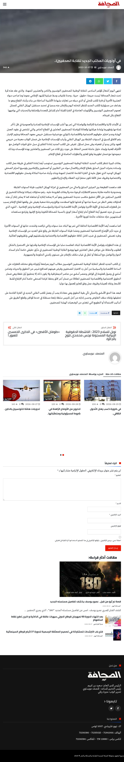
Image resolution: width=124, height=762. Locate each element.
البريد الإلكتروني (115, 515)
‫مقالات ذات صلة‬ (113, 374)
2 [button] (60, 455)
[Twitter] (111, 708)
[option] (102, 398)
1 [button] (63, 455)
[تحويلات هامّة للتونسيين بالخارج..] (21, 390)
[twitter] (108, 81)
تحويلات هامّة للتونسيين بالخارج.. (22, 409)
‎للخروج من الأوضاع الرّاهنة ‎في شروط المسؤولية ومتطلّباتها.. (63, 411)
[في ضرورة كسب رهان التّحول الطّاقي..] (102, 390)
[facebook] (117, 81)
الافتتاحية (89, 399)
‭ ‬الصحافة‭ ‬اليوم (116, 606)
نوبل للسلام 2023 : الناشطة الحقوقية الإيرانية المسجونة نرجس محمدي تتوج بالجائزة (90, 334)
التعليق (118, 475)
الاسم (118, 504)
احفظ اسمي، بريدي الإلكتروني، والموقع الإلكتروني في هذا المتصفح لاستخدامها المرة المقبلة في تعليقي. (88, 540)
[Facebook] (118, 708)
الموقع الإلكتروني (116, 526)
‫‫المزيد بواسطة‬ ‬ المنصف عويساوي (86, 374)
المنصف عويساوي (106, 67)
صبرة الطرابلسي (98, 624)
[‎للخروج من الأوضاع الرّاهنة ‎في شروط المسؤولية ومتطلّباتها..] (62, 390)
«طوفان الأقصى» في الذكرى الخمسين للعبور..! (34, 332)
